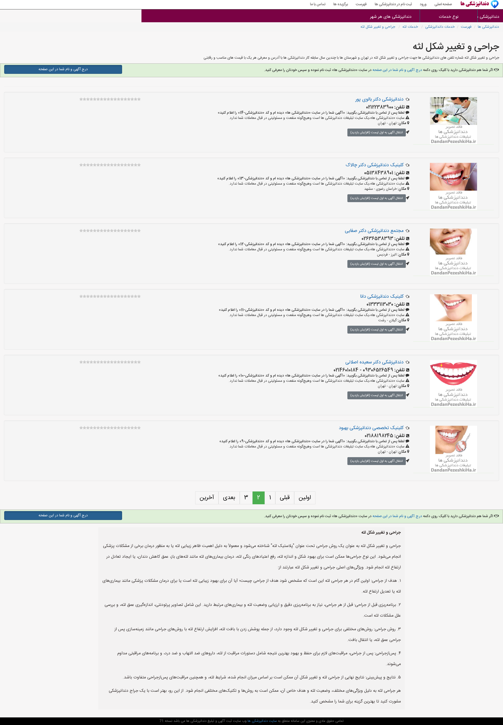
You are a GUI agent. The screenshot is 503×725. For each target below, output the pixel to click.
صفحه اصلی (443, 4)
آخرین (207, 497)
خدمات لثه (410, 27)
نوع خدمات (448, 16)
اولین (305, 497)
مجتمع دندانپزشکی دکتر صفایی (374, 231)
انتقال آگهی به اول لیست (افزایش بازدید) (376, 132)
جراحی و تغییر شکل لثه (378, 27)
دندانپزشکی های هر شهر (391, 16)
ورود (423, 4)
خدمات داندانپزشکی (440, 27)
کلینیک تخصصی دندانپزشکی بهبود (371, 428)
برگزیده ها (340, 4)
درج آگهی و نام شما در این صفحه (396, 70)
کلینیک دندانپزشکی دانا (381, 297)
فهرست (361, 4)
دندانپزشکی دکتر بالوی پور (379, 99)
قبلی (285, 497)
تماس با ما (317, 4)
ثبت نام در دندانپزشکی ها (393, 4)
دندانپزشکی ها (490, 16)
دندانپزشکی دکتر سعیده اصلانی (374, 362)
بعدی (229, 497)
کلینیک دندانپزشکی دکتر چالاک (374, 165)
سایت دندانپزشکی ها (262, 721)
